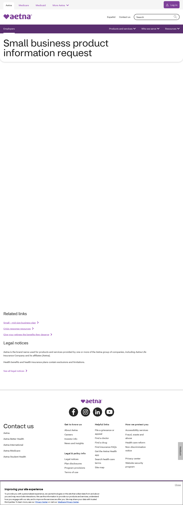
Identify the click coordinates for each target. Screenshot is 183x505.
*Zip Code (55, 211)
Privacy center (133, 458)
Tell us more (56, 255)
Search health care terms (105, 461)
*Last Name (56, 132)
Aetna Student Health (14, 456)
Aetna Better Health (13, 438)
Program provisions (74, 467)
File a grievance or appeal (104, 432)
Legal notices (71, 458)
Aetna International (13, 444)
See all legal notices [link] (13, 370)
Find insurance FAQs (106, 446)
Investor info (70, 438)
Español (111, 16)
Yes (55, 108)
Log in (174, 4)
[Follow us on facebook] (73, 412)
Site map (99, 467)
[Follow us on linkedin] (97, 412)
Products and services (121, 28)
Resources (170, 28)
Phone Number (58, 147)
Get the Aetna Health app (106, 453)
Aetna (9, 5)
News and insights (74, 443)
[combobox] (157, 17)
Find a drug (101, 442)
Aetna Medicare (11, 450)
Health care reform (135, 442)
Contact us (124, 16)
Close (178, 484)
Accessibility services (136, 430)
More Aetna (59, 5)
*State (52, 187)
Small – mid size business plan (19, 322)
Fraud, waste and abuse (134, 436)
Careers (68, 434)
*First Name (56, 118)
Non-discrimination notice (135, 448)
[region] (91, 493)
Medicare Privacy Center (68, 502)
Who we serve (148, 28)
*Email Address (58, 167)
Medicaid (41, 5)
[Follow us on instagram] (85, 412)
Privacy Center (41, 502)
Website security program (134, 464)
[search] (176, 17)
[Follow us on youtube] (109, 412)
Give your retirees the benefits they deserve (26, 334)
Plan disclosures (73, 463)
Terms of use (71, 472)
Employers (9, 28)
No (89, 108)
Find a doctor (102, 438)
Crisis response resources (17, 328)
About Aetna (71, 430)
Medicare (24, 5)
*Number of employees (63, 232)
